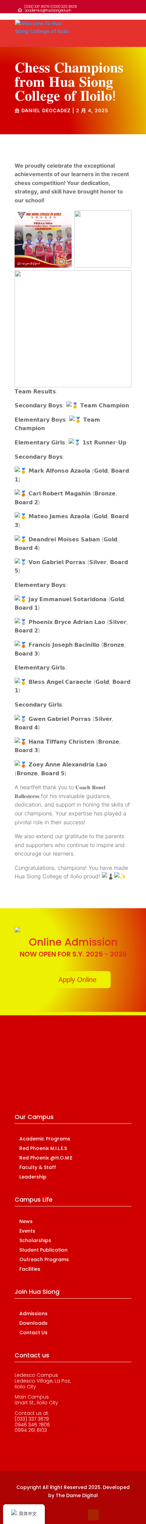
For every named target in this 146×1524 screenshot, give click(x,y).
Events (27, 1230)
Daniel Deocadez (46, 110)
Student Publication (43, 1250)
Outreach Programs (44, 1259)
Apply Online (77, 979)
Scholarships (35, 1240)
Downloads (33, 1323)
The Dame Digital (77, 1495)
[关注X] (66, 1514)
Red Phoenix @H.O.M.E (45, 1157)
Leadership (33, 1176)
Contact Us (33, 1332)
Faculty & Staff (37, 1167)
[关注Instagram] (79, 1514)
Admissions (33, 1313)
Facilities (29, 1269)
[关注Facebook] (52, 1514)
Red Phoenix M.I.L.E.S (43, 1148)
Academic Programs (44, 1138)
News (26, 1221)
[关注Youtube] (93, 1514)
